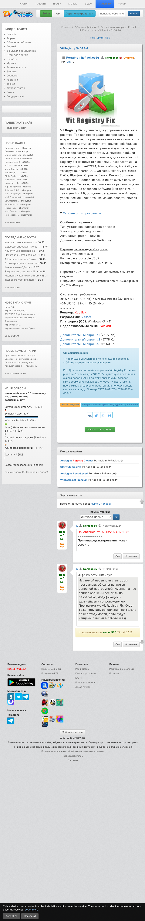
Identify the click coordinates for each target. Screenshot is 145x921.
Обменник (105, 3)
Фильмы (12, 71)
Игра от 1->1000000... (16, 310)
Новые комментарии (20, 350)
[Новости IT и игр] (52, 722)
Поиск (10, 92)
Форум (122, 3)
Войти (46, 13)
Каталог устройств (85, 673)
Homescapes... (12, 215)
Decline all (30, 915)
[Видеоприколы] (52, 705)
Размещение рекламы (121, 668)
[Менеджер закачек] (44, 710)
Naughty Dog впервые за (20, 250)
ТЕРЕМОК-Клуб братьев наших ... (22, 314)
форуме (25, 302)
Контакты (72, 760)
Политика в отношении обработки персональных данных (72, 751)
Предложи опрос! (37, 471)
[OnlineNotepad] (44, 685)
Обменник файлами (19, 42)
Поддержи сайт (16, 96)
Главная (23, 3)
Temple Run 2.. (12, 204)
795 (69, 61)
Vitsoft (86, 317)
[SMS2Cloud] (44, 694)
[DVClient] (59, 685)
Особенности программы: (82, 213)
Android (72, 3)
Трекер (57, 3)
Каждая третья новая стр (20, 242)
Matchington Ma (13, 155)
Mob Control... (12, 211)
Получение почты (51, 668)
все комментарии (15, 373)
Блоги (78, 677)
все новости (12, 287)
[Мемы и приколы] (52, 685)
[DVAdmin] (44, 719)
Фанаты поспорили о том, (20, 258)
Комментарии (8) (15, 471)
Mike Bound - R (12, 179)
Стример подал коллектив (21, 263)
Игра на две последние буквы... (21, 328)
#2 (77, 525)
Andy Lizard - (11, 172)
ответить (132, 556)
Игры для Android (17, 54)
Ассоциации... (12, 321)
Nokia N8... (10, 307)
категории (96, 37)
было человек (101, 503)
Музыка (11, 63)
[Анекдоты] (59, 705)
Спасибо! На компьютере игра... (21, 359)
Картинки (12, 79)
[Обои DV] (59, 722)
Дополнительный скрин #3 (80, 344)
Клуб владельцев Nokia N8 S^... (20, 317)
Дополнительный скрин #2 (80, 339)
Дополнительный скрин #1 (80, 335)
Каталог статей (16, 87)
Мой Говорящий (13, 197)
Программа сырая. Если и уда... (21, 355)
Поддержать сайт (18, 122)
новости (29, 237)
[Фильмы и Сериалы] (44, 726)
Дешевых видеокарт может (22, 246)
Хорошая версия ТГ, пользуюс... (21, 366)
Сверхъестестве (13, 151)
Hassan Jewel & (12, 162)
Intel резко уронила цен (19, 279)
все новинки (12, 222)
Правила (114, 673)
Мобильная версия (72, 732)
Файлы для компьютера (21, 50)
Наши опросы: (15, 388)
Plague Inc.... (11, 208)
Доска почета (82, 686)
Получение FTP (50, 673)
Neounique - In (12, 183)
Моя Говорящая (13, 193)
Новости (40, 3)
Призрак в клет (12, 148)
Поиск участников (85, 682)
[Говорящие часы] (44, 702)
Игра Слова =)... (13, 324)
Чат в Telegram (70, 404)
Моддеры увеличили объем (22, 275)
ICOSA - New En (12, 165)
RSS (107, 37)
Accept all (11, 915)
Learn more (31, 909)
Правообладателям (72, 755)
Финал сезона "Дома (17, 267)
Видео (88, 3)
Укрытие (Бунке (13, 186)
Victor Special (11, 169)
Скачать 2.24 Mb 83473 (100, 429)
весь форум (12, 335)
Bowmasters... (12, 200)
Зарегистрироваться (79, 13)
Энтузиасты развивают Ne (20, 271)
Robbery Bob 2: (12, 190)
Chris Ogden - (12, 176)
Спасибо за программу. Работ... (21, 362)
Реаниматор (82, 668)
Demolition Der (12, 158)
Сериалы (12, 75)
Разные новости (16, 67)
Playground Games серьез (20, 254)
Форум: (110, 404)
